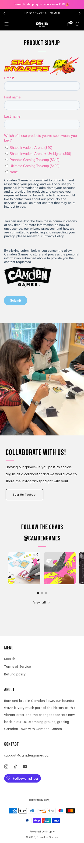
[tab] (38, 593)
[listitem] (42, 13)
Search (9, 659)
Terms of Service (17, 666)
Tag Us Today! (24, 495)
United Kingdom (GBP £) (39, 800)
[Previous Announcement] (4, 13)
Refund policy (15, 674)
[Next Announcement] (80, 13)
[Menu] (6, 24)
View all (39, 602)
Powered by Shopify (42, 831)
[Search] (77, 24)
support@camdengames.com (28, 755)
